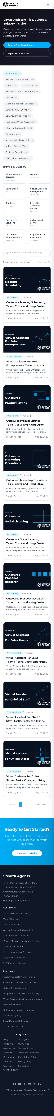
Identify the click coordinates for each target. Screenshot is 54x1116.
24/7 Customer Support (14, 963)
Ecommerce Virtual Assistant (17, 952)
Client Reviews (10, 1070)
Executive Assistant (12, 924)
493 (37, 804)
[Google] (39, 1084)
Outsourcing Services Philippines (19, 1010)
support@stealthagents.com (17, 900)
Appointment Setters (13, 946)
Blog (5, 1039)
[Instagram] (24, 1084)
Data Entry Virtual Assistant (16, 935)
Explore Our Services (18, 53)
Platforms (8, 1044)
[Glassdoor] (34, 1084)
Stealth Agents (16, 876)
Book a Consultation (27, 853)
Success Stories (25, 1048)
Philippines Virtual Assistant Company (21, 993)
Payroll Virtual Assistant (14, 957)
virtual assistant (14, 357)
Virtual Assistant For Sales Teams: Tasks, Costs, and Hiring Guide (26, 661)
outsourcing (12, 297)
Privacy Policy (25, 1061)
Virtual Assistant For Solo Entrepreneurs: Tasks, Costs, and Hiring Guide (26, 365)
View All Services (11, 919)
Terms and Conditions (28, 1053)
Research (7, 1053)
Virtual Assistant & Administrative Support (23, 999)
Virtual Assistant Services (15, 913)
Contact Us (23, 1066)
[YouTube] (19, 1084)
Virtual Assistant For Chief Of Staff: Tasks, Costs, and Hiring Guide (24, 721)
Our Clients (23, 1044)
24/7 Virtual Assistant (13, 1026)
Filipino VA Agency (12, 1015)
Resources (8, 1057)
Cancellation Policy (27, 1057)
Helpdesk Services (12, 1004)
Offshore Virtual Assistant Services (19, 982)
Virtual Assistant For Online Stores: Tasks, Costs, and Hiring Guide (25, 780)
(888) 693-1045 (10, 896)
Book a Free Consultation (21, 45)
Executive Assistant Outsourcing (19, 977)
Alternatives (9, 1048)
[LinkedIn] (29, 1084)
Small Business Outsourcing (16, 1021)
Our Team (8, 1066)
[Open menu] (48, 4)
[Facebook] (14, 1084)
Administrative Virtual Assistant (18, 930)
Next (43, 804)
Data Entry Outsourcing (14, 988)
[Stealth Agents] (10, 4)
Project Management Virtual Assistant (21, 941)
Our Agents (23, 1039)
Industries (8, 1061)
